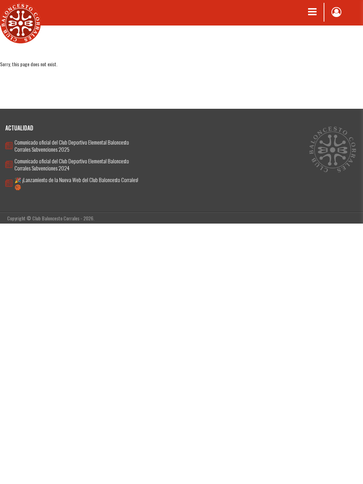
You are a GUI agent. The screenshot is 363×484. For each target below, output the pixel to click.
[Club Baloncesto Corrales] (20, 22)
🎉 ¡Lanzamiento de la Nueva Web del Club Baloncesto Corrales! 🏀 (76, 183)
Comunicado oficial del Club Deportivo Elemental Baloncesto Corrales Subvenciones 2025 (72, 145)
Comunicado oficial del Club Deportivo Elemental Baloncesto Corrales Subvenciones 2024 (72, 164)
